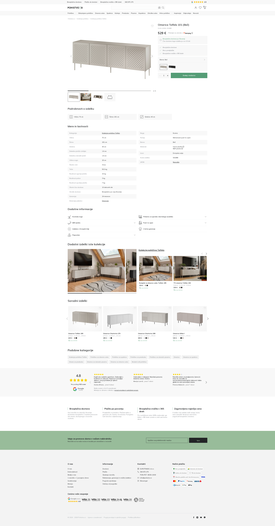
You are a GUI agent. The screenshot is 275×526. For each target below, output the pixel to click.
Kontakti (70, 487)
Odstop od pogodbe (110, 484)
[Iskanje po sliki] (159, 7)
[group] (109, 379)
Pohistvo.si (71, 19)
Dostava (106, 469)
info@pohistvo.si (146, 478)
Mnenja (70, 484)
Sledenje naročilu (109, 475)
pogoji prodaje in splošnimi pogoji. (126, 390)
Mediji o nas (72, 475)
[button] (196, 8)
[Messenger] (205, 517)
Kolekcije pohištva (82, 19)
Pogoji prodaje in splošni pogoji (115, 517)
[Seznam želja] (200, 7)
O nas (70, 469)
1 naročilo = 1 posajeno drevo (78, 478)
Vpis (198, 441)
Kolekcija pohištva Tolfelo (98, 19)
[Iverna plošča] (183, 147)
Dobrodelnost (72, 472)
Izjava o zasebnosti (95, 517)
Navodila (176, 162)
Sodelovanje (72, 481)
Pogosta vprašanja (109, 481)
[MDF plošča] (182, 149)
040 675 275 (144, 472)
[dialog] (176, 40)
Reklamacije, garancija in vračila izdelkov (117, 478)
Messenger (144, 481)
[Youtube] (202, 517)
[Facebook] (194, 517)
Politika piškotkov (134, 517)
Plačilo (105, 472)
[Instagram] (198, 517)
